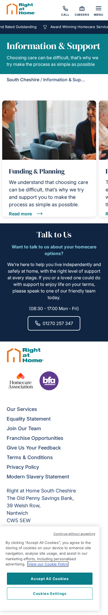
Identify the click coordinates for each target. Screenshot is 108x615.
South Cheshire (23, 79)
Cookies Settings (49, 593)
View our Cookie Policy (48, 564)
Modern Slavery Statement (38, 476)
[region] (49, 568)
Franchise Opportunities (35, 438)
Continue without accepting (74, 534)
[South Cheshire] (21, 9)
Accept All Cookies (49, 578)
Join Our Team (24, 428)
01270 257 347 (58, 323)
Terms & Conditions (30, 457)
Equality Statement (29, 419)
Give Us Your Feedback (34, 448)
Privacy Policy (23, 467)
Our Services (22, 409)
